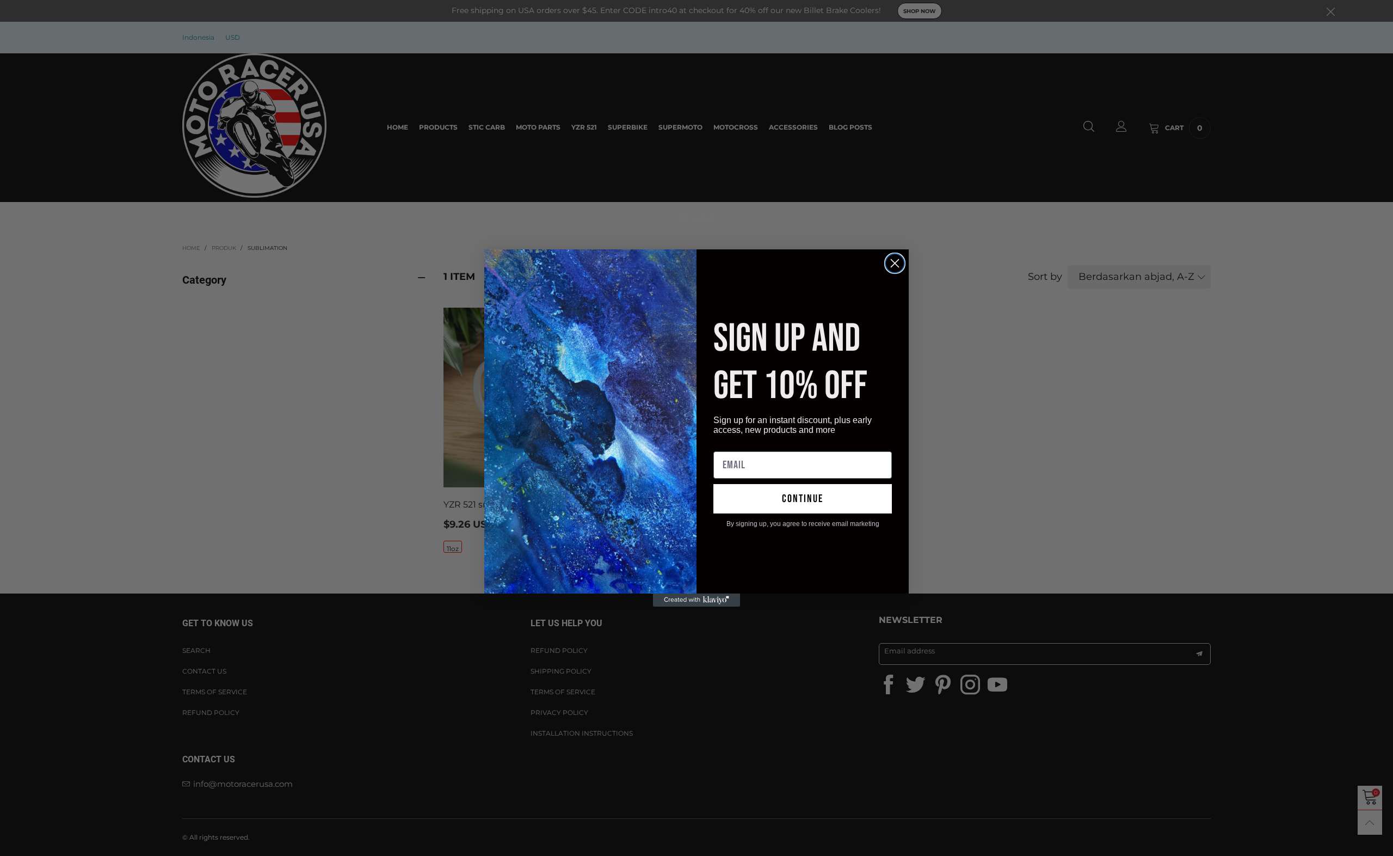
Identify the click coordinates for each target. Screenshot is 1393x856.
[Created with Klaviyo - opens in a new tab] (696, 600)
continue (802, 498)
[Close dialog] (894, 263)
